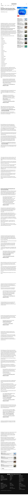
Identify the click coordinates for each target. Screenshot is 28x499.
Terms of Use (11, 487)
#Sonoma (6, 393)
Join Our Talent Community (22, 486)
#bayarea (10, 321)
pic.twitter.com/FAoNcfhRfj (7, 254)
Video (13, 5)
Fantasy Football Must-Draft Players (4, 479)
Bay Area (2, 5)
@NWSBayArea (5, 96)
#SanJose (4, 412)
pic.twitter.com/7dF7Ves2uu (7, 322)
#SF (13, 395)
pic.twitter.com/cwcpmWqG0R (7, 294)
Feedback (20, 488)
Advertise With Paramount (22, 485)
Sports (11, 5)
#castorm (6, 82)
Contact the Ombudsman (22, 489)
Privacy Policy (11, 484)
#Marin (11, 393)
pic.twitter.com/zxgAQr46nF (9, 202)
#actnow (4, 82)
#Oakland (4, 396)
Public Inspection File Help (4, 486)
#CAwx (8, 397)
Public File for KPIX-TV (3, 484)
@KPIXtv (10, 397)
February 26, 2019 (6, 102)
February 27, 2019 (5, 85)
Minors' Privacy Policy (12, 488)
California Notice (12, 485)
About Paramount (21, 484)
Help (19, 487)
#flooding (4, 321)
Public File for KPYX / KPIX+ (4, 485)
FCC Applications (3, 487)
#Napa (9, 393)
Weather (8, 5)
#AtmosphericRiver (5, 395)
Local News (2, 7)
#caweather (7, 321)
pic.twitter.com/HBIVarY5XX (10, 414)
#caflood (9, 82)
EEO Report (2, 488)
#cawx (13, 293)
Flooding (3, 468)
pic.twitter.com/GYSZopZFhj (7, 398)
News (5, 5)
